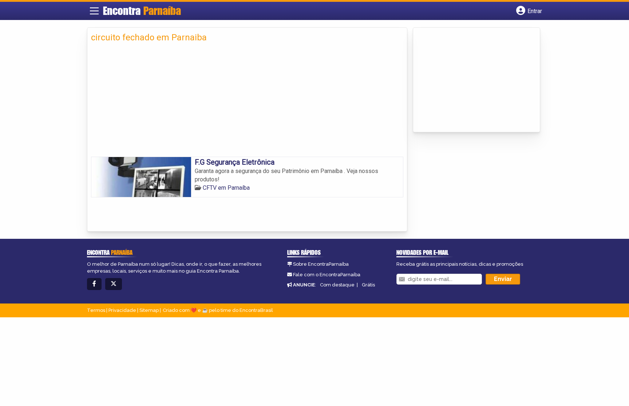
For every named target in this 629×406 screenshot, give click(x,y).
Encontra (142, 10)
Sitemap (149, 310)
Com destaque (337, 285)
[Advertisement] (247, 102)
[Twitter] (113, 284)
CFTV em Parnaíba (226, 187)
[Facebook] (94, 284)
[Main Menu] (94, 11)
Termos (96, 310)
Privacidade (122, 310)
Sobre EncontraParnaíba (321, 264)
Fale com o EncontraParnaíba (326, 274)
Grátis (368, 285)
